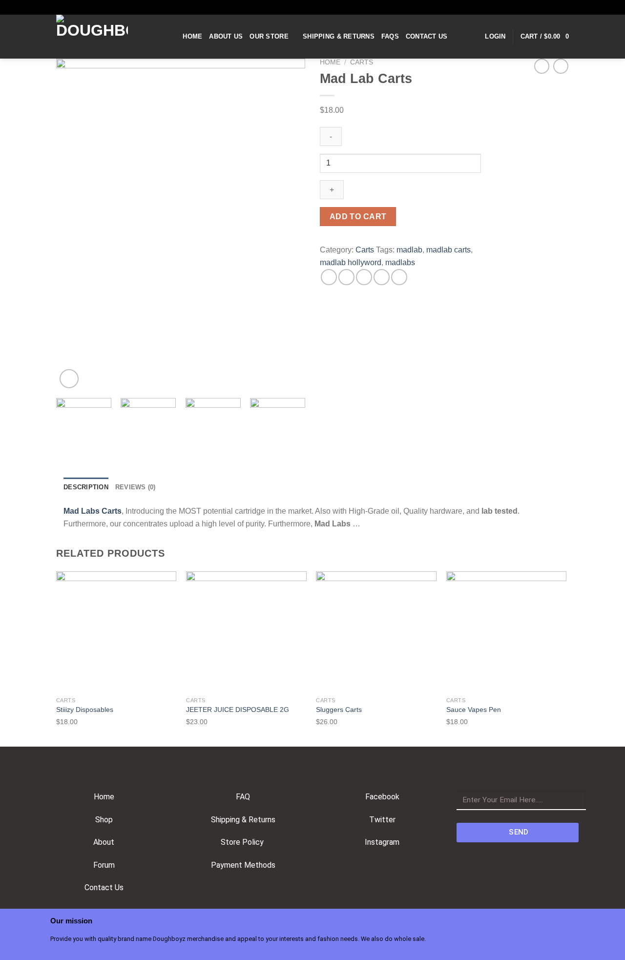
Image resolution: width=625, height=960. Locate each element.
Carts (361, 62)
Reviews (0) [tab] (135, 487)
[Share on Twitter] (346, 277)
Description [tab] (85, 487)
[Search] (172, 36)
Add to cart (358, 216)
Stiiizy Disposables (86, 709)
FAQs (390, 36)
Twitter (382, 819)
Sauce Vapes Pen (473, 709)
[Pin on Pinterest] (382, 277)
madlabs (400, 262)
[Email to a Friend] (364, 277)
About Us (226, 36)
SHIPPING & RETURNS (339, 36)
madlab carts (448, 250)
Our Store (269, 36)
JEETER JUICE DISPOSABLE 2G (237, 709)
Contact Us (427, 36)
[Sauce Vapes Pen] (506, 631)
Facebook (382, 796)
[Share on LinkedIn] (399, 277)
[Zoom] (69, 378)
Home (192, 36)
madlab (409, 250)
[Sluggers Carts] (376, 631)
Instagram (382, 842)
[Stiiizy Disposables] (116, 631)
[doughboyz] (105, 37)
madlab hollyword (350, 262)
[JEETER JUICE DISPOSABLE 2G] (246, 631)
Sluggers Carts (339, 709)
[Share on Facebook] (329, 277)
